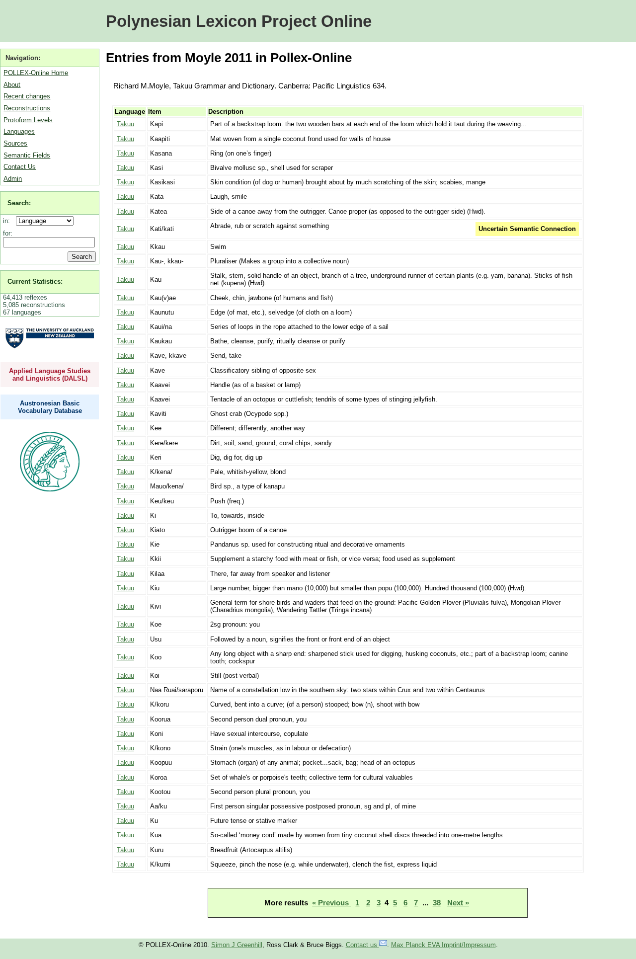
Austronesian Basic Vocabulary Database (50, 407)
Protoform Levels (28, 120)
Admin (12, 178)
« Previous (331, 902)
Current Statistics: (35, 281)
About (11, 84)
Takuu (125, 124)
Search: (19, 203)
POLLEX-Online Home (35, 73)
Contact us (362, 945)
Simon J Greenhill (236, 945)
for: (7, 233)
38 (437, 902)
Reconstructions (26, 108)
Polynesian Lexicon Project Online (239, 21)
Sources (15, 143)
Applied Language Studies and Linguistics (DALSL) (49, 374)
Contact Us (19, 166)
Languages (19, 131)
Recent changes (26, 96)
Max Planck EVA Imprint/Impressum (443, 945)
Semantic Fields (26, 155)
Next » (458, 902)
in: (8, 221)
